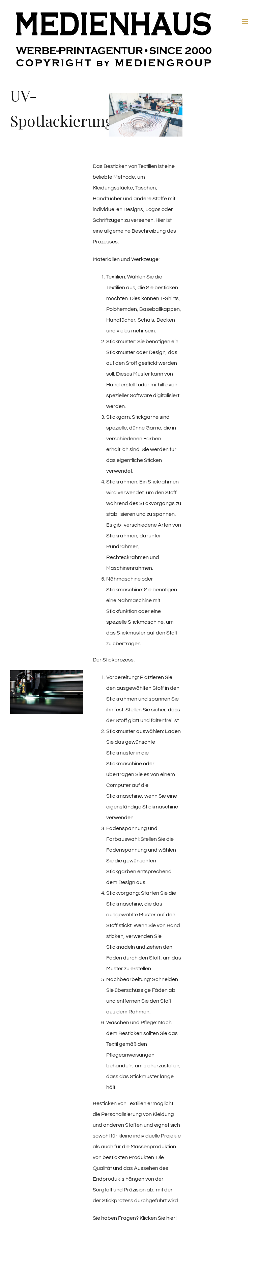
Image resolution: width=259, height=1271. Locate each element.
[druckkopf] (46, 673)
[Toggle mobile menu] (245, 21)
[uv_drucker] (145, 95)
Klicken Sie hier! (158, 1218)
